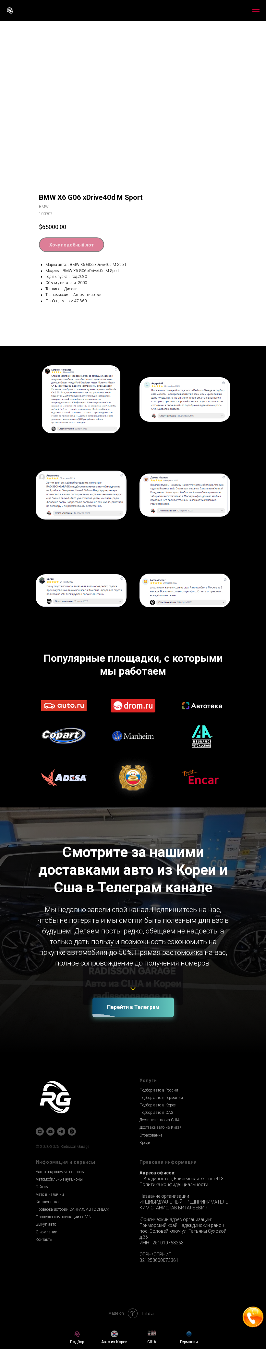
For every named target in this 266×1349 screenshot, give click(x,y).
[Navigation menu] (256, 10)
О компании (46, 1232)
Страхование (150, 1135)
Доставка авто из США (159, 1120)
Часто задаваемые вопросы (60, 1172)
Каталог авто (47, 1202)
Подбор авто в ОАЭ (156, 1112)
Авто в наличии (50, 1194)
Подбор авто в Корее (157, 1105)
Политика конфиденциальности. (174, 1184)
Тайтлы (42, 1186)
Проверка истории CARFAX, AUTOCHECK (72, 1209)
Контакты (44, 1239)
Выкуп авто (46, 1224)
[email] (50, 1131)
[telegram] (61, 1131)
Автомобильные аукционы (59, 1179)
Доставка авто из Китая (160, 1127)
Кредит (145, 1142)
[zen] (40, 1131)
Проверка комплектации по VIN (63, 1217)
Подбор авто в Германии (161, 1097)
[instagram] (72, 1131)
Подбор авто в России (158, 1090)
